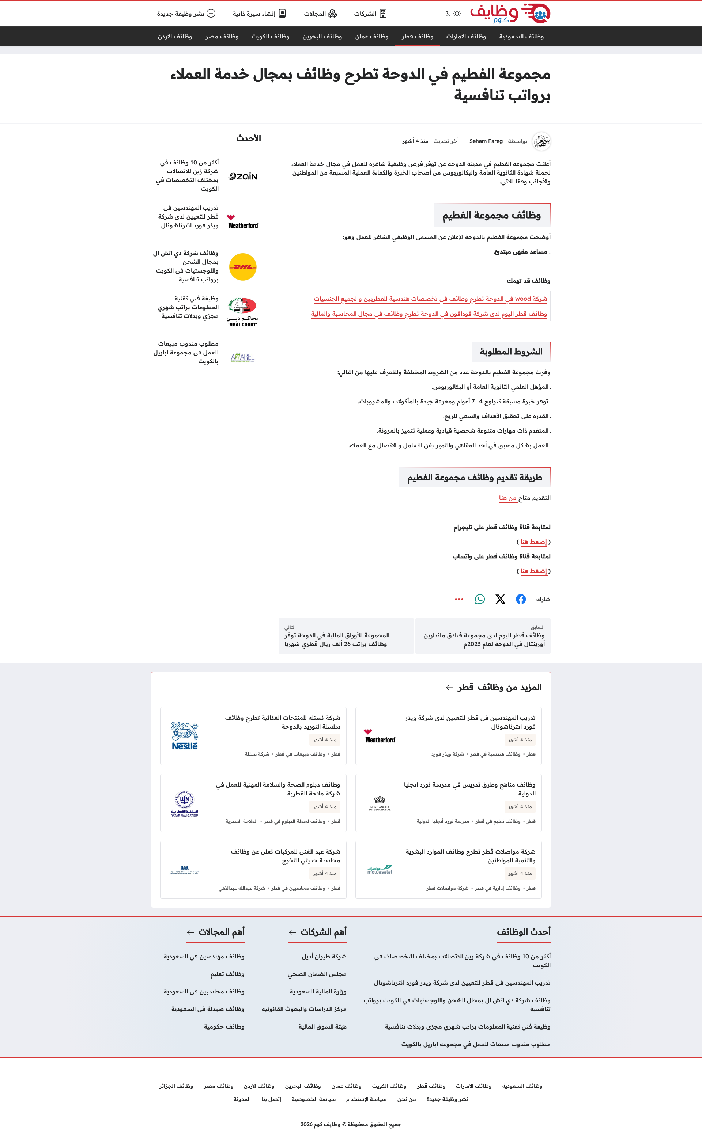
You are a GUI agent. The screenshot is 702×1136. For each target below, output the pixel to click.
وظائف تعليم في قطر (498, 821)
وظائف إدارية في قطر (498, 888)
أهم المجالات (222, 932)
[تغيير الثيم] (452, 13)
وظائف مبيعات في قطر (300, 754)
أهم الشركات (324, 932)
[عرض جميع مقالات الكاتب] (541, 141)
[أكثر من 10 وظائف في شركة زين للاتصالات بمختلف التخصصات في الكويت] (206, 176)
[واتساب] (479, 599)
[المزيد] (459, 599)
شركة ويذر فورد (447, 754)
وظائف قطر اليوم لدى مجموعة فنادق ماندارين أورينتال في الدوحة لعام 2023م (484, 639)
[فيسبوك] (520, 599)
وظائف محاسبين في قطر (298, 888)
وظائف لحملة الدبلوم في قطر (294, 821)
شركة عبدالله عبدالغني (242, 888)
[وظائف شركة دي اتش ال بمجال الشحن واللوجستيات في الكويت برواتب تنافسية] (206, 266)
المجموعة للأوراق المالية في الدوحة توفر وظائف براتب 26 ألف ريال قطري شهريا (336, 639)
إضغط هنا (534, 541)
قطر (466, 687)
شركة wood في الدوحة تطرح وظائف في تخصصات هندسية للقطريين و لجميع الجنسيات (430, 298)
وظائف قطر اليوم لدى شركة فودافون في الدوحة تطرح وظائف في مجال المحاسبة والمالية (429, 313)
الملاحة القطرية (242, 821)
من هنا (508, 497)
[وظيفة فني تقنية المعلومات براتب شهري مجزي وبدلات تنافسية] (206, 312)
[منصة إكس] (500, 599)
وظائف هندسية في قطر (495, 754)
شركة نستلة (257, 754)
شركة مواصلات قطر (448, 888)
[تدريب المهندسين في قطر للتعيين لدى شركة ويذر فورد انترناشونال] (206, 221)
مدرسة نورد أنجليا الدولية (443, 821)
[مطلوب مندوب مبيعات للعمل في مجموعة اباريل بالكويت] (206, 357)
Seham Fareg (486, 141)
